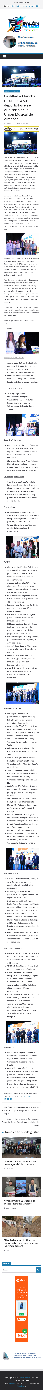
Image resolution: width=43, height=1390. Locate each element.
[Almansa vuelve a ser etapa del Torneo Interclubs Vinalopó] (21, 1178)
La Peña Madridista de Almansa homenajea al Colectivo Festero (20, 1163)
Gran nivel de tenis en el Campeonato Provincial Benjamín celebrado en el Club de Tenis (20, 1122)
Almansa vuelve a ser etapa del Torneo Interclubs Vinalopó (20, 1202)
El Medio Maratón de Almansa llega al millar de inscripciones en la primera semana (21, 1243)
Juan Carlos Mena (22, 123)
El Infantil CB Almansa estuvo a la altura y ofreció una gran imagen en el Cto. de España (21, 1110)
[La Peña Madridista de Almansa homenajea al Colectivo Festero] (21, 1139)
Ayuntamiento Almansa (12, 91)
